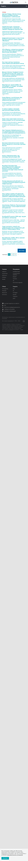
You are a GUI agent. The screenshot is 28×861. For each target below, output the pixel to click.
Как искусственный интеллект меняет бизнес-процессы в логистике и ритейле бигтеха (13, 144)
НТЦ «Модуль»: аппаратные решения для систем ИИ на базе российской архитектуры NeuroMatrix (13, 51)
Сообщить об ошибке (9, 309)
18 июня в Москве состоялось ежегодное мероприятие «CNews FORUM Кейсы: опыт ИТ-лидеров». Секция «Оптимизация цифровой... (14, 200)
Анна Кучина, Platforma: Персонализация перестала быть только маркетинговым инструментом (14, 206)
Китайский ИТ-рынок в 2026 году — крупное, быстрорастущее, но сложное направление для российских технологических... (13, 221)
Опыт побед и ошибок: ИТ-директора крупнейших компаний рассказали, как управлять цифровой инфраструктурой (13, 195)
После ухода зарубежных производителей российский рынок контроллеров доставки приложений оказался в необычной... (13, 80)
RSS (5, 305)
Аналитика (4, 273)
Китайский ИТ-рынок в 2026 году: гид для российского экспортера (14, 217)
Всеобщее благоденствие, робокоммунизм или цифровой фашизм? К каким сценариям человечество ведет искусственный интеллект (12, 168)
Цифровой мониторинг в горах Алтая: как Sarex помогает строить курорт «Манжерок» (13, 39)
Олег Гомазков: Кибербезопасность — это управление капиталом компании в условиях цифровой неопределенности (13, 132)
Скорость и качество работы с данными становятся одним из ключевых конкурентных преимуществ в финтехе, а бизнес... (12, 124)
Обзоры (4, 277)
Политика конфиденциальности (12, 307)
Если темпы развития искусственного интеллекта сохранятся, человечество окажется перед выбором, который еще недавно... (12, 175)
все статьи (21, 250)
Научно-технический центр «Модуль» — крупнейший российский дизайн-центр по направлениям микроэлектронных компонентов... (13, 56)
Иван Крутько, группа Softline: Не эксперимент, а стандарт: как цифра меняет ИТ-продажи (12, 86)
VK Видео (15, 292)
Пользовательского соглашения (15, 855)
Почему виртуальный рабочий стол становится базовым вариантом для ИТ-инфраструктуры (13, 182)
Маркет (15, 276)
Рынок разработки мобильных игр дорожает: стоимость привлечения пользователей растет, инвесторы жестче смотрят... (14, 104)
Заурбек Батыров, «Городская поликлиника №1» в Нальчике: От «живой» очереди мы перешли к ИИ (12, 28)
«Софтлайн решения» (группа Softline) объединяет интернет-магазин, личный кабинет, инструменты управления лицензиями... (12, 91)
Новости (4, 271)
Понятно (5, 858)
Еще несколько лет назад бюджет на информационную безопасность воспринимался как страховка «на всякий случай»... (13, 137)
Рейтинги (4, 275)
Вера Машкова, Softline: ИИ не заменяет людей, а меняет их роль (13, 238)
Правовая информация (10, 311)
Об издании (5, 288)
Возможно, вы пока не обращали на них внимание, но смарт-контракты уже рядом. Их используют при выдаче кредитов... (13, 233)
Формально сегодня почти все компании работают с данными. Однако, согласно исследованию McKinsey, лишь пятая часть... (13, 211)
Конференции (16, 271)
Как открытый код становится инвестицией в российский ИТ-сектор (13, 62)
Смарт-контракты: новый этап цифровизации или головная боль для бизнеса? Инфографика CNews (13, 228)
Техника (15, 278)
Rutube (14, 294)
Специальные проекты (16, 274)
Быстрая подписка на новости (11, 303)
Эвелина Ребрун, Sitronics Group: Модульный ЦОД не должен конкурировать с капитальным (11, 15)
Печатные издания (17, 282)
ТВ (13, 280)
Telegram (15, 296)
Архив (3, 279)
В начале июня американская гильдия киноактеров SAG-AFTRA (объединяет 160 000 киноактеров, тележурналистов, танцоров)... (13, 160)
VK (13, 290)
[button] (25, 2)
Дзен (14, 298)
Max (14, 288)
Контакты (4, 294)
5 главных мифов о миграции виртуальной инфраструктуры (11, 109)
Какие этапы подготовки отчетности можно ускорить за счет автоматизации (13, 119)
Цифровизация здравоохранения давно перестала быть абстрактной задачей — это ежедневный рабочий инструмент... (13, 33)
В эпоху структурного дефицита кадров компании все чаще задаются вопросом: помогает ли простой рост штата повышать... (13, 243)
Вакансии (4, 292)
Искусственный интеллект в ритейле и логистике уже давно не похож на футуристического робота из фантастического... (12, 149)
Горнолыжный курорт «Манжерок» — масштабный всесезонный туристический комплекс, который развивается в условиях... (13, 44)
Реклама (4, 290)
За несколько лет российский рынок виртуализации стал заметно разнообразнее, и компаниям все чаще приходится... (13, 114)
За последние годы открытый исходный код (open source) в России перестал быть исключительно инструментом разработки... (13, 67)
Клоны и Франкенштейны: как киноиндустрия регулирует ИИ (11, 156)
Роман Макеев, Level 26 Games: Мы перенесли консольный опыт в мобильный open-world (12, 99)
